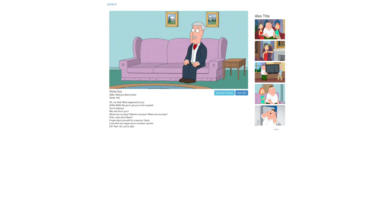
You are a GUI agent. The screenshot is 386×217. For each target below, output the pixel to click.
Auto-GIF (241, 92)
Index (276, 129)
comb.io (112, 4)
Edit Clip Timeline (224, 92)
